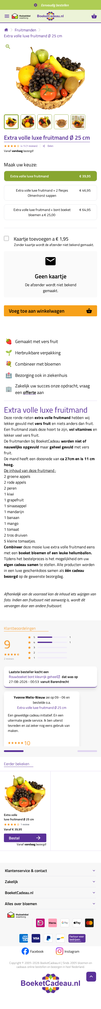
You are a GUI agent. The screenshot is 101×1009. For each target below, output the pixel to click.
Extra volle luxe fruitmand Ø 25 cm (33, 36)
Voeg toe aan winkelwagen (36, 311)
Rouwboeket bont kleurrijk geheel (33, 676)
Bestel (14, 838)
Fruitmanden (25, 30)
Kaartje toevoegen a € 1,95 (41, 239)
